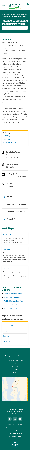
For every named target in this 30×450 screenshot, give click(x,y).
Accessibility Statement (15, 434)
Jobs (15, 363)
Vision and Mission (15, 437)
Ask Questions (15, 28)
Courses (6, 336)
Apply (5, 268)
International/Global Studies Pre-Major (14, 16)
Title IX (15, 431)
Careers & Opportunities (16, 212)
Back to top (15, 445)
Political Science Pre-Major (14, 301)
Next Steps (7, 139)
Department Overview (11, 326)
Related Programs (9, 143)
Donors (15, 372)
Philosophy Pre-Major (12, 297)
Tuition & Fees (12, 219)
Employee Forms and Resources (15, 356)
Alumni (15, 369)
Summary (6, 136)
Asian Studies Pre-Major (13, 294)
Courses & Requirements (16, 204)
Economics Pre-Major (12, 305)
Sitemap (15, 366)
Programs (6, 331)
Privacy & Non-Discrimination (15, 428)
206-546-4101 (15, 413)
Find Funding (7, 250)
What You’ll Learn (13, 197)
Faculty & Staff (8, 341)
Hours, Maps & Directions (15, 360)
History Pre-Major (10, 308)
